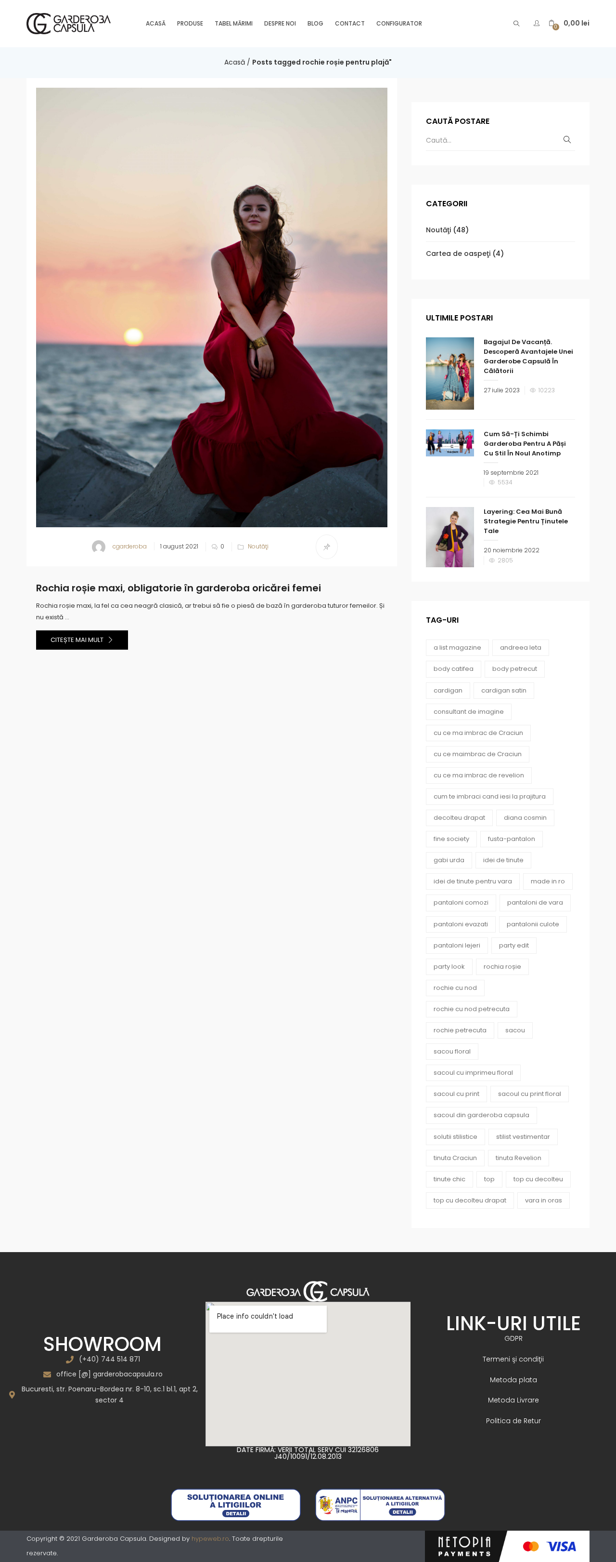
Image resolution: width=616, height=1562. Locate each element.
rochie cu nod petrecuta (472, 1009)
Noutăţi (258, 546)
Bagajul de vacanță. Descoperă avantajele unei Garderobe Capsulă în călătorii (528, 356)
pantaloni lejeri (457, 945)
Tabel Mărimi (234, 23)
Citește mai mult (78, 639)
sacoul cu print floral (529, 1093)
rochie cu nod (455, 987)
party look (449, 966)
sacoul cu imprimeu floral (473, 1072)
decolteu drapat (459, 817)
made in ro (548, 881)
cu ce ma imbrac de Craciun (478, 732)
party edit (514, 945)
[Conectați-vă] (538, 23)
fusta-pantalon (511, 838)
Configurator (399, 23)
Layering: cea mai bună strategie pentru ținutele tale (526, 521)
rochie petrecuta (460, 1030)
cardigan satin (503, 690)
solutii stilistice (455, 1136)
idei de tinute (503, 860)
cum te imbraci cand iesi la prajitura (490, 796)
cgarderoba (130, 546)
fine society (451, 838)
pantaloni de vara (535, 902)
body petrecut (514, 668)
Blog (315, 23)
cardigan (448, 690)
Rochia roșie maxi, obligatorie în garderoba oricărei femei (178, 588)
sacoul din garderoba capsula (481, 1115)
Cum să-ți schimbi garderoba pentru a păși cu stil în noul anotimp (525, 443)
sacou (515, 1030)
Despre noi (280, 23)
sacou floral (452, 1051)
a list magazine (457, 647)
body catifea (454, 668)
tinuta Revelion (518, 1157)
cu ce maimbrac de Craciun (478, 754)
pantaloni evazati (461, 924)
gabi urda (449, 860)
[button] (569, 23)
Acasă (156, 23)
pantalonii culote (533, 924)
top (489, 1179)
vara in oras (543, 1200)
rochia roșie (502, 966)
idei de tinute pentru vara (473, 881)
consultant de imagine (469, 711)
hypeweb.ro (210, 1538)
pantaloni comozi (461, 902)
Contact (350, 23)
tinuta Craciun (455, 1157)
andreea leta (520, 647)
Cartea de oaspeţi (458, 253)
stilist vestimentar (523, 1136)
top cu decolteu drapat (470, 1200)
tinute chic (449, 1179)
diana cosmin (525, 817)
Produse (190, 23)
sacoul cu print (456, 1093)
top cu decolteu (538, 1179)
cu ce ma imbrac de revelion (479, 775)
